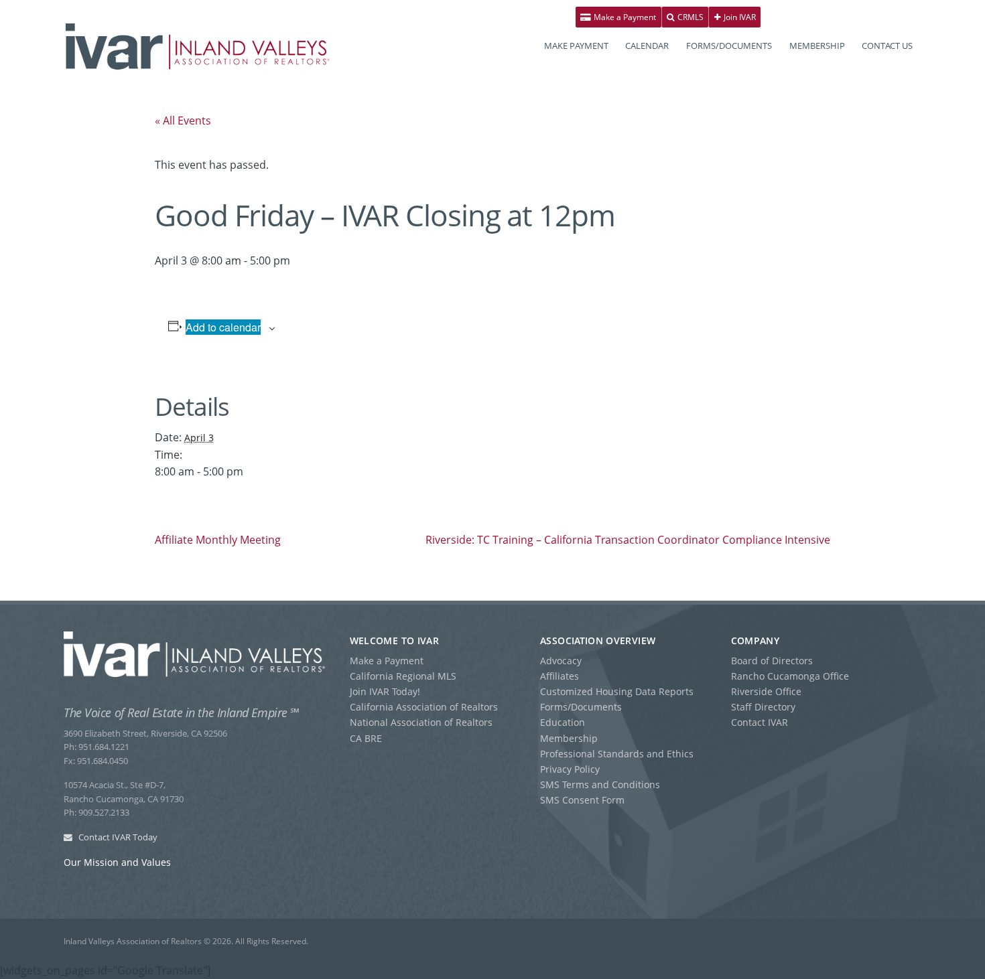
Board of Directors (772, 660)
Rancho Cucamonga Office (790, 676)
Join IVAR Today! (385, 691)
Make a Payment (624, 17)
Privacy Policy (570, 769)
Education (562, 722)
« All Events (183, 120)
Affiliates (559, 676)
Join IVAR (739, 17)
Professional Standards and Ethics (617, 753)
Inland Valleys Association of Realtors (198, 46)
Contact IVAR (759, 722)
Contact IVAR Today (116, 837)
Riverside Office (766, 691)
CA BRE (366, 738)
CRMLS (689, 17)
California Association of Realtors (424, 706)
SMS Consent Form (582, 800)
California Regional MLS (403, 676)
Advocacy (561, 660)
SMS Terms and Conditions (600, 784)
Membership (569, 738)
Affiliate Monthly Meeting (218, 539)
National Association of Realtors (421, 722)
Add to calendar (223, 327)
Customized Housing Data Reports (617, 691)
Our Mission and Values (117, 862)
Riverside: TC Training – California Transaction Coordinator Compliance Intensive (627, 539)
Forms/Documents (581, 706)
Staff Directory (763, 706)
